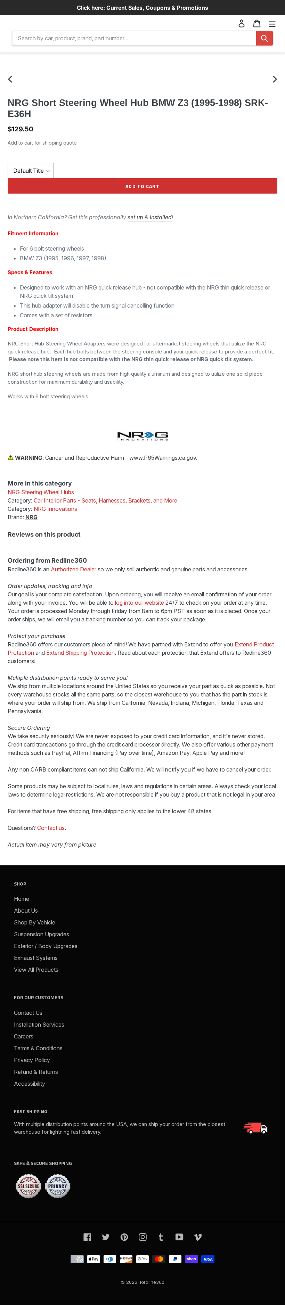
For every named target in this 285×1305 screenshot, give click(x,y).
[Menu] (272, 23)
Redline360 (152, 1282)
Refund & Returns (36, 1071)
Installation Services (39, 1024)
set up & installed (150, 217)
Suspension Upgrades (41, 934)
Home (21, 898)
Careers (23, 1036)
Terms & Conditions (38, 1048)
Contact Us (28, 1012)
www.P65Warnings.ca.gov (162, 457)
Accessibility (29, 1083)
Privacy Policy (32, 1060)
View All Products (36, 969)
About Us (26, 910)
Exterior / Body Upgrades (46, 946)
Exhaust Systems (36, 957)
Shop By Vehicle (34, 922)
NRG (31, 517)
